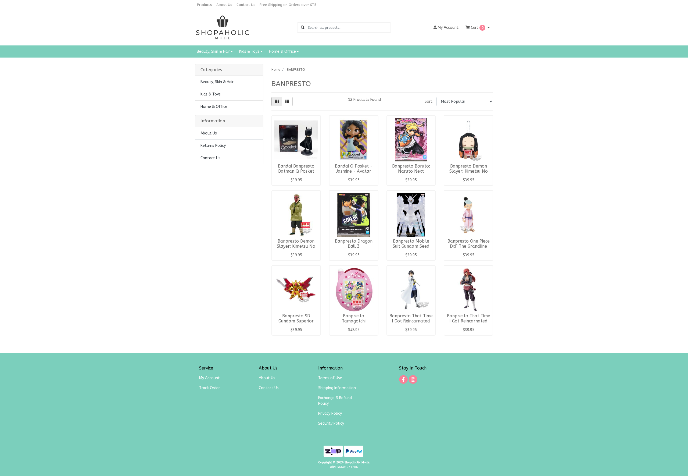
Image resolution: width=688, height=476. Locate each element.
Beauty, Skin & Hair (217, 82)
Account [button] (448, 27)
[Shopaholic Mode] (222, 27)
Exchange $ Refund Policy (335, 401)
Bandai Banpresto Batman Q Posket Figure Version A (296, 171)
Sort (428, 101)
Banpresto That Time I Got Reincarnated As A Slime (411, 321)
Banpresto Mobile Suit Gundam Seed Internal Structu (411, 246)
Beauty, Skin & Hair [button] (213, 51)
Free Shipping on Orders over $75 (288, 5)
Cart (476, 27)
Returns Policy (213, 145)
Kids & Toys (210, 94)
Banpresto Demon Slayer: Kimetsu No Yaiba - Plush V (468, 171)
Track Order (209, 388)
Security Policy (331, 423)
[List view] (287, 101)
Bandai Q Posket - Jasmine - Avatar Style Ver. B (353, 171)
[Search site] (302, 27)
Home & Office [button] (282, 51)
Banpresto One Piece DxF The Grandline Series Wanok (468, 246)
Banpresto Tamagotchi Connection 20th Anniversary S (353, 324)
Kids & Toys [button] (249, 51)
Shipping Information (337, 388)
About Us (224, 5)
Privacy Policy (330, 413)
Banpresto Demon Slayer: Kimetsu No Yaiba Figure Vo (296, 246)
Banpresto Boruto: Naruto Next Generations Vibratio (411, 171)
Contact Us (245, 5)
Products (204, 5)
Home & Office (213, 106)
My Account (209, 378)
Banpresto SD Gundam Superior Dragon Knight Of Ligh (296, 324)
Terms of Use (330, 378)
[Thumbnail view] (276, 101)
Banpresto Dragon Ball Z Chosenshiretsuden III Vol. (353, 249)
